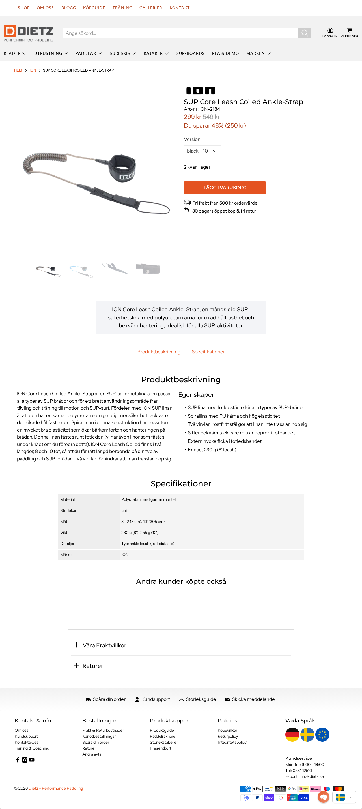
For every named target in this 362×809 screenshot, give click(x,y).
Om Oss (45, 7)
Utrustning (48, 53)
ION (33, 70)
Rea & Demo (225, 53)
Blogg (68, 7)
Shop (24, 7)
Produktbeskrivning (158, 352)
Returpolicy (228, 736)
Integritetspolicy (232, 742)
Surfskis (120, 53)
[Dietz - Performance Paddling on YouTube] (32, 761)
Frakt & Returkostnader (103, 730)
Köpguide (94, 7)
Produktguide (162, 730)
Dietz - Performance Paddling (56, 788)
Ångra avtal (92, 754)
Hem (18, 70)
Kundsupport (26, 736)
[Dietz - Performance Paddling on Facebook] (17, 761)
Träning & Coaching (32, 748)
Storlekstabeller (164, 742)
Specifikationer (208, 352)
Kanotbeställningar (99, 736)
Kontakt (180, 7)
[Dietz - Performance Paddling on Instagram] (24, 761)
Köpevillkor (227, 730)
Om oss (22, 730)
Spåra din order (95, 742)
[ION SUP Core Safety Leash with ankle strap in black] (96, 167)
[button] (323, 797)
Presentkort (160, 748)
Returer (89, 748)
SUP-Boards (190, 53)
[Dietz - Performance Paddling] (28, 33)
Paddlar (86, 53)
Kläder (12, 53)
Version (192, 139)
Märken (255, 53)
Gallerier (150, 7)
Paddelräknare (162, 736)
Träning (122, 7)
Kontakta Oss (26, 742)
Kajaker (153, 53)
